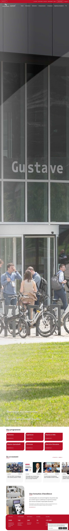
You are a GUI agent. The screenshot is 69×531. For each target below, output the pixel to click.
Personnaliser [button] (50, 528)
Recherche (34, 5)
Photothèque (40, 1)
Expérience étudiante (58, 5)
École (22, 5)
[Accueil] (9, 5)
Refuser (60, 528)
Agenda (60, 457)
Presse (55, 1)
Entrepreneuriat (42, 5)
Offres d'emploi (50, 1)
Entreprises (49, 5)
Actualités (35, 1)
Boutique (45, 1)
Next (68, 472)
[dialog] (58, 526)
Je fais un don (60, 1)
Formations (27, 5)
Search (66, 6)
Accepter (65, 528)
